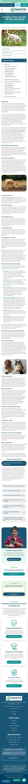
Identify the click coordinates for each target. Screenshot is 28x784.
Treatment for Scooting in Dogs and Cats (13, 81)
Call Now (7, 781)
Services (14, 723)
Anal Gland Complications (10, 68)
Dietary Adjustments (9, 93)
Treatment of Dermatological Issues (12, 88)
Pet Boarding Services (13, 685)
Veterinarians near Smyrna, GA (18, 766)
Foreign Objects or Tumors (10, 76)
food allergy (15, 212)
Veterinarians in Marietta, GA (15, 769)
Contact (14, 730)
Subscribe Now (13, 594)
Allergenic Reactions (9, 71)
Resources (14, 728)
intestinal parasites (11, 198)
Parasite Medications (9, 85)
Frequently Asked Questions (10, 96)
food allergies (21, 398)
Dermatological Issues (9, 73)
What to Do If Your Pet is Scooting (11, 79)
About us (14, 720)
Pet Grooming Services (13, 636)
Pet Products (17, 5)
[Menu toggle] (2, 9)
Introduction (7, 64)
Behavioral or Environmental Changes (13, 92)
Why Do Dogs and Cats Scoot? (10, 66)
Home (2, 27)
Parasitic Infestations (9, 69)
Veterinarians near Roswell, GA (10, 768)
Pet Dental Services (13, 662)
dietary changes (4, 336)
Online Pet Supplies (14, 725)
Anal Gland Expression (9, 83)
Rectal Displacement (9, 74)
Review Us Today (13, 574)
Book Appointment (15, 559)
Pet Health (7, 48)
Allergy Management (9, 87)
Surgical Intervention (9, 90)
